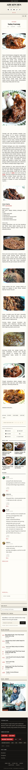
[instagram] (11, 9)
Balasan (7, 488)
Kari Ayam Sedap (10, 661)
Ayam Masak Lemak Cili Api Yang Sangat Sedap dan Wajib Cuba (15, 651)
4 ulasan (19, 26)
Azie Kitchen (14, 4)
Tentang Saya (15, 763)
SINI (13, 173)
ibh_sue (7, 509)
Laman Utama (7, 763)
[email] (20, 9)
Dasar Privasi (11, 765)
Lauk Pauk (22, 415)
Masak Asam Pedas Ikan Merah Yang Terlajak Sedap (14, 667)
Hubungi (21, 763)
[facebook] (8, 9)
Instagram (3, 755)
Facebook (3, 753)
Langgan (22, 622)
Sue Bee (7, 477)
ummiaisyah (8, 494)
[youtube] (14, 9)
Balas (8, 487)
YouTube (3, 758)
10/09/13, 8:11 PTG (9, 495)
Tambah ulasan (5, 561)
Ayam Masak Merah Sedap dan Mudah (15, 657)
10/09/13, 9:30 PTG (9, 543)
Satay (4, 417)
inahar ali (8, 542)
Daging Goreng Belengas (12, 672)
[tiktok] (17, 9)
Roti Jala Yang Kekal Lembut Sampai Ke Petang (15, 641)
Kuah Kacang (15, 415)
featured (14, 21)
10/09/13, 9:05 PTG (9, 511)
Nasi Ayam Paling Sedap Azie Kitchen (15, 646)
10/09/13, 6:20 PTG (9, 478)
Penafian (17, 765)
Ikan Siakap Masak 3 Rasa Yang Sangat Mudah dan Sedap (14, 635)
